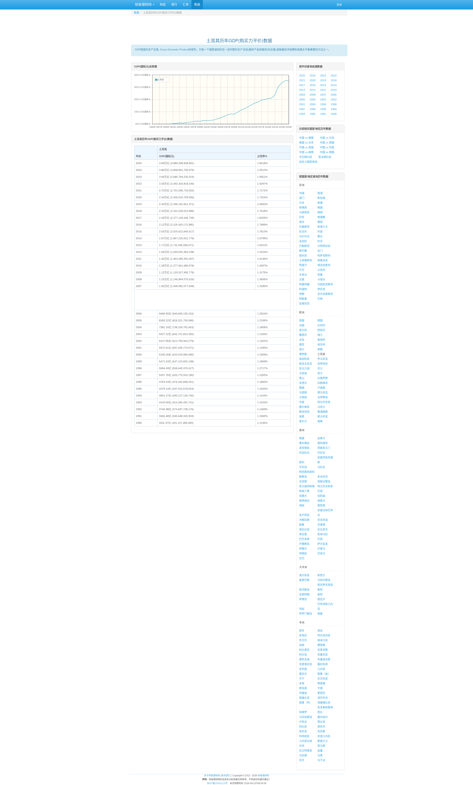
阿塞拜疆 (304, 284)
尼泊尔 (303, 231)
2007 (323, 94)
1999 (323, 104)
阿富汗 (303, 265)
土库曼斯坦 (305, 260)
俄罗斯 (303, 354)
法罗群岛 (322, 397)
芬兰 (320, 368)
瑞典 (320, 421)
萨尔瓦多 (322, 543)
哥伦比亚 (304, 529)
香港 (320, 193)
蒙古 (320, 236)
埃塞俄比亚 (323, 702)
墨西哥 (321, 505)
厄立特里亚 (305, 750)
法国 (301, 325)
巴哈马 (321, 553)
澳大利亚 (304, 575)
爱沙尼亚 (322, 416)
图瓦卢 (321, 599)
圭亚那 (303, 481)
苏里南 (321, 524)
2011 (323, 89)
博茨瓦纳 (304, 659)
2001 (302, 104)
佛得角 (321, 644)
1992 (313, 113)
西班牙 (321, 330)
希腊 (320, 349)
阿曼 (320, 274)
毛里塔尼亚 (305, 664)
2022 (334, 75)
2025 (302, 75)
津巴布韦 (322, 697)
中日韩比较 (305, 156)
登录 (339, 4)
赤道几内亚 (323, 736)
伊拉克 (321, 289)
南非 (301, 630)
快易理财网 (143, 4)
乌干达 (321, 760)
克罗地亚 (322, 363)
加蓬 (320, 750)
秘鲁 (301, 524)
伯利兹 (321, 495)
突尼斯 (321, 731)
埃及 (320, 630)
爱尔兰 (303, 421)
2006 (334, 94)
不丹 (301, 269)
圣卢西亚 (304, 514)
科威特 (303, 289)
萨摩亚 (303, 599)
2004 (313, 99)
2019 (323, 80)
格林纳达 (304, 500)
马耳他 (303, 373)
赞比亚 (321, 721)
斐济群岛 (304, 589)
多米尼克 (322, 476)
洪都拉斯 (304, 519)
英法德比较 (324, 156)
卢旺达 (303, 721)
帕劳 (320, 594)
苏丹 (301, 760)
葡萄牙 (303, 334)
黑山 (301, 378)
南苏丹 (321, 726)
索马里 (321, 745)
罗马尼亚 (322, 358)
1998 (334, 104)
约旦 (320, 241)
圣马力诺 (304, 368)
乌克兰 (321, 406)
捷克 (301, 344)
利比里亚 (304, 649)
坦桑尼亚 (322, 654)
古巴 (301, 558)
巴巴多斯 (304, 538)
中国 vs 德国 (327, 142)
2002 (334, 99)
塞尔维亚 (304, 406)
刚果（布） (305, 702)
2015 (323, 85)
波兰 (301, 349)
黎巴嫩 (303, 250)
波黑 (301, 416)
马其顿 (303, 392)
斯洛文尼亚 (305, 363)
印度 (320, 231)
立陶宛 (303, 397)
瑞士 (320, 334)
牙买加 (303, 466)
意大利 (303, 330)
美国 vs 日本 (306, 142)
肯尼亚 (303, 731)
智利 (301, 462)
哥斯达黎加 (323, 481)
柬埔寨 (321, 217)
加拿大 (321, 438)
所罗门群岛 (305, 613)
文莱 (301, 279)
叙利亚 (303, 255)
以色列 (321, 269)
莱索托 (321, 692)
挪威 (301, 387)
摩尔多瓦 (322, 392)
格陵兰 (321, 500)
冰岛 (301, 339)
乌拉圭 (321, 466)
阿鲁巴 (303, 548)
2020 (313, 80)
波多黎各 (304, 447)
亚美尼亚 (304, 303)
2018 (334, 80)
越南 (320, 212)
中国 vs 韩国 (327, 152)
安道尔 (303, 382)
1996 (313, 109)
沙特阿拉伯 (323, 245)
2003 (323, 99)
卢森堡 (321, 387)
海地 (301, 505)
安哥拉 (303, 635)
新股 (163, 4)
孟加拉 (303, 241)
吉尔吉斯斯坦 (325, 293)
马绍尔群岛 (323, 579)
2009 (302, 94)
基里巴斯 (304, 579)
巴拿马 (321, 548)
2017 (302, 85)
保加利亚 (304, 358)
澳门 (301, 197)
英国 (301, 320)
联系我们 (225, 775)
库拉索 (303, 534)
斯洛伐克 (304, 411)
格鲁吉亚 (322, 260)
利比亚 (303, 654)
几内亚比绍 (305, 740)
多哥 (301, 683)
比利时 (321, 325)
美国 (301, 438)
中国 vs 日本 (327, 137)
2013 (302, 89)
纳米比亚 (322, 640)
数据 (197, 4)
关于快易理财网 (212, 775)
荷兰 (320, 373)
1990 (334, 113)
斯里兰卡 (322, 226)
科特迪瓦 (304, 736)
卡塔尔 (321, 279)
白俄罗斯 (322, 378)
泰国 (320, 202)
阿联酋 (303, 298)
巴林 (320, 298)
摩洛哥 (303, 688)
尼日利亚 (322, 678)
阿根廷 (303, 553)
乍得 (320, 688)
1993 (302, 113)
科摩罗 (303, 712)
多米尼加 (322, 519)
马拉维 (303, 755)
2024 (313, 75)
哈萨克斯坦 (323, 255)
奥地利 (321, 339)
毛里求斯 (322, 649)
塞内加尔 (322, 716)
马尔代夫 (304, 236)
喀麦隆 (321, 683)
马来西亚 (304, 212)
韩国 (320, 207)
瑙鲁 (320, 613)
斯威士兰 (322, 740)
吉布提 (303, 668)
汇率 (186, 4)
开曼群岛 (304, 543)
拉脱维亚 (322, 382)
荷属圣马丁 (323, 447)
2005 (302, 99)
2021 (302, 80)
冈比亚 (303, 726)
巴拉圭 (321, 452)
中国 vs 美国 (306, 137)
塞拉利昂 (322, 664)
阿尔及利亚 (323, 635)
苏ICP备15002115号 (217, 783)
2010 (334, 89)
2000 (313, 104)
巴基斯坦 (304, 226)
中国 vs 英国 (306, 147)
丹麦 (301, 402)
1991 (323, 113)
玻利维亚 (322, 443)
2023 (323, 75)
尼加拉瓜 (304, 452)
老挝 (301, 221)
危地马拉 (322, 534)
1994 (334, 109)
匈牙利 (321, 344)
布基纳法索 (323, 659)
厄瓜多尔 (322, 529)
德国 (320, 320)
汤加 (301, 608)
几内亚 (321, 668)
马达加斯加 (305, 716)
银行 (174, 4)
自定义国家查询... (309, 161)
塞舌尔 (303, 673)
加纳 (301, 644)
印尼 (301, 217)
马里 (320, 755)
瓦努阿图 (304, 594)
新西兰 (321, 575)
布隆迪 (303, 692)
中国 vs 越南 (306, 152)
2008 (313, 94)
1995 (323, 109)
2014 (334, 85)
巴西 (320, 538)
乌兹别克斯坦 (325, 284)
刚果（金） (323, 673)
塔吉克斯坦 (323, 265)
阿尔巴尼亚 (323, 402)
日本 (301, 202)
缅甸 (320, 221)
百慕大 (303, 495)
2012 (313, 89)
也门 (320, 250)
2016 (313, 85)
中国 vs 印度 (327, 147)
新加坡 (321, 197)
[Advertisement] (239, 25)
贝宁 (301, 678)
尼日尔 (303, 640)
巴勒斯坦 (304, 245)
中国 (301, 193)
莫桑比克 (304, 697)
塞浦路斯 (322, 411)
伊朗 (301, 293)
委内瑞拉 (304, 443)
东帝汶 (303, 274)
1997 (302, 109)
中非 (301, 745)
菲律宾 (303, 207)
